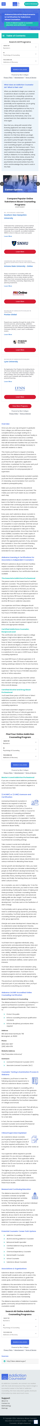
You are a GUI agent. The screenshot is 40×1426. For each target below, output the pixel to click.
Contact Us (6, 1403)
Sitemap (5, 1408)
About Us (5, 1401)
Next (38, 184)
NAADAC (10, 1292)
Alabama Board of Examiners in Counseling (20, 1002)
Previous (2, 184)
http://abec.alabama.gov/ (16, 1361)
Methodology (6, 1406)
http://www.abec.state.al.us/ (12, 1054)
